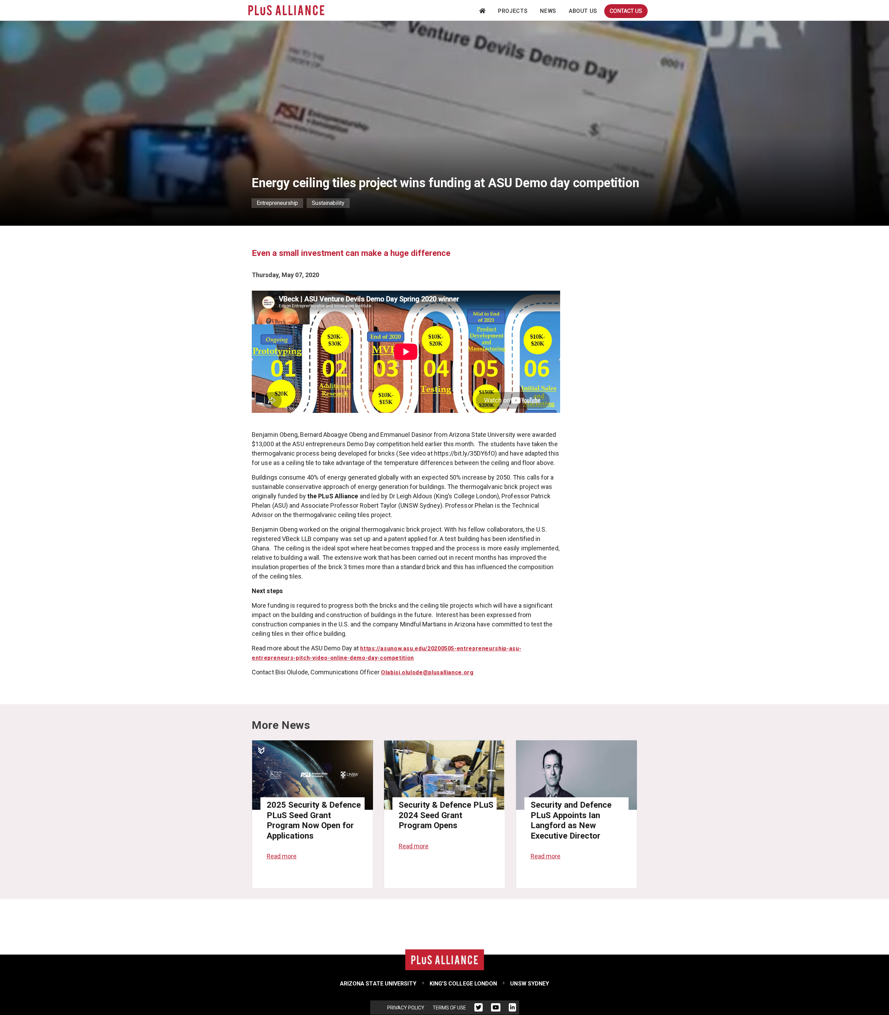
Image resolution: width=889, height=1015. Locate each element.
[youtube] (495, 1009)
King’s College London (463, 983)
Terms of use (449, 1007)
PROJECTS (512, 11)
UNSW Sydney (529, 983)
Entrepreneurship (277, 203)
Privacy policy (405, 1007)
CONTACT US (626, 11)
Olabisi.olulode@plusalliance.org (427, 672)
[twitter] (478, 1009)
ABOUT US (583, 11)
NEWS (548, 11)
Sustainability (328, 203)
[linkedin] (512, 1009)
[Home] (286, 10)
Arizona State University (378, 983)
